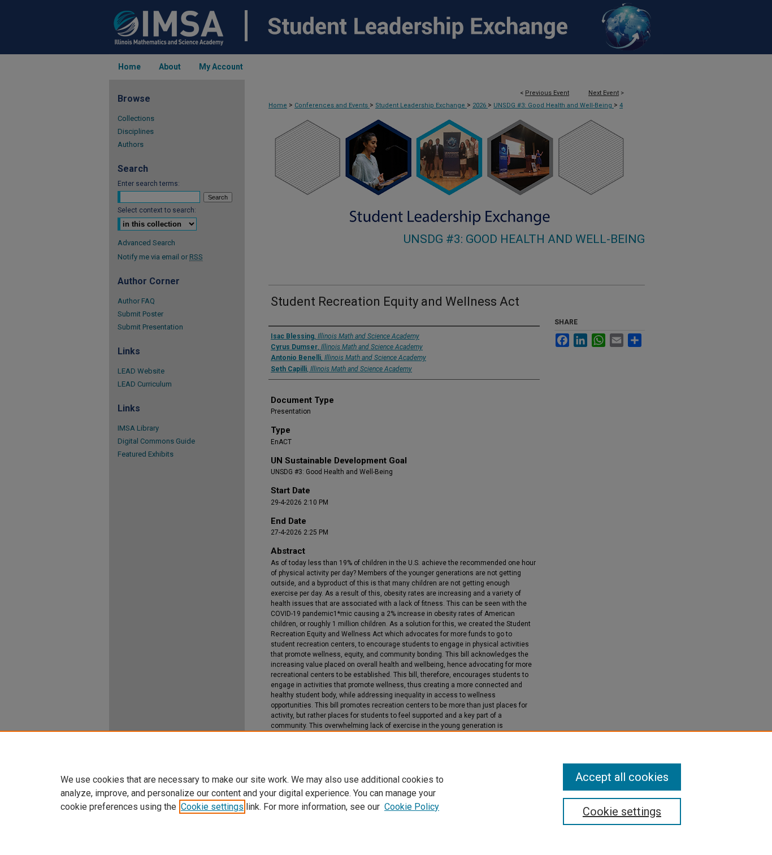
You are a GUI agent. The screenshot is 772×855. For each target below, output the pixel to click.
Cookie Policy (411, 806)
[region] (386, 793)
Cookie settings (212, 806)
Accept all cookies (622, 777)
